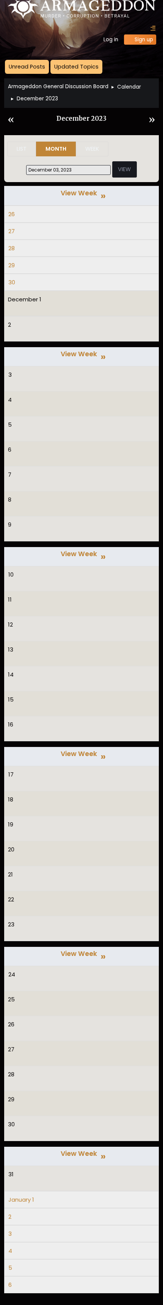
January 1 (21, 1200)
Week (92, 149)
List (22, 149)
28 (11, 248)
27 (11, 231)
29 (11, 265)
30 (11, 282)
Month (55, 149)
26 (11, 214)
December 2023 (81, 119)
